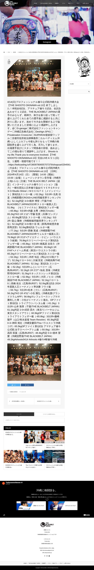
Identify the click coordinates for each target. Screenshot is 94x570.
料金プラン (70, 3)
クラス (63, 3)
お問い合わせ (86, 3)
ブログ (78, 3)
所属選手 (57, 3)
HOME (35, 3)
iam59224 (15, 391)
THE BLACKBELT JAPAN (46, 3)
